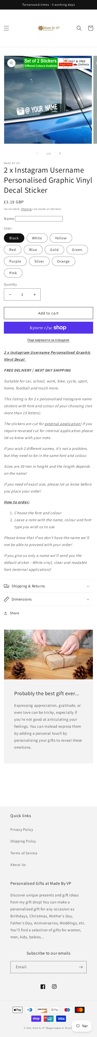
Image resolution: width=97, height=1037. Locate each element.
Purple (15, 261)
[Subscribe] (80, 967)
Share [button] (14, 613)
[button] (6, 28)
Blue (33, 249)
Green (77, 249)
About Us (18, 864)
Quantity (10, 284)
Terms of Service (24, 853)
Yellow (61, 238)
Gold (54, 249)
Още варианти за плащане (48, 340)
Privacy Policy (21, 829)
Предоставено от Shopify (59, 1027)
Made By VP (39, 1027)
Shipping (26, 209)
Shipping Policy (23, 841)
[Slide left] (37, 153)
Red (12, 249)
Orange (63, 261)
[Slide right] (60, 153)
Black (14, 238)
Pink (13, 273)
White (37, 238)
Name (9, 218)
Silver (39, 261)
